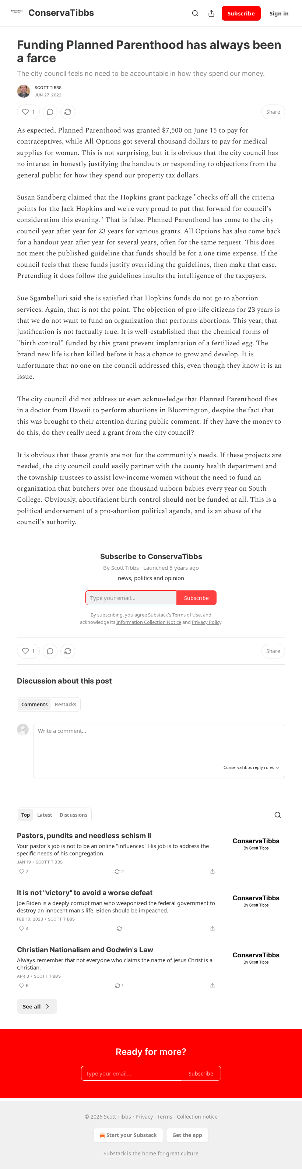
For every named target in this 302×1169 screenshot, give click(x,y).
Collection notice (197, 1116)
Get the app (187, 1134)
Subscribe (241, 13)
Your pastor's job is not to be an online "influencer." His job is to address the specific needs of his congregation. (113, 849)
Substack (114, 1153)
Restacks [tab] (65, 704)
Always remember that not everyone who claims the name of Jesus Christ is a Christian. (115, 963)
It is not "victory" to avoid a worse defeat (84, 893)
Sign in (279, 13)
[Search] (195, 13)
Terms (164, 1116)
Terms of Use (186, 614)
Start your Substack (131, 1134)
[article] (151, 853)
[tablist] (49, 704)
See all (32, 1006)
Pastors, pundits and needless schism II (84, 835)
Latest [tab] (44, 815)
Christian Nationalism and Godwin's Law (85, 950)
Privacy (144, 1116)
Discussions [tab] (73, 815)
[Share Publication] (211, 13)
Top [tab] (25, 815)
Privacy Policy (206, 622)
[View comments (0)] (50, 112)
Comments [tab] (34, 704)
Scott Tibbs (48, 87)
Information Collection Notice (148, 622)
